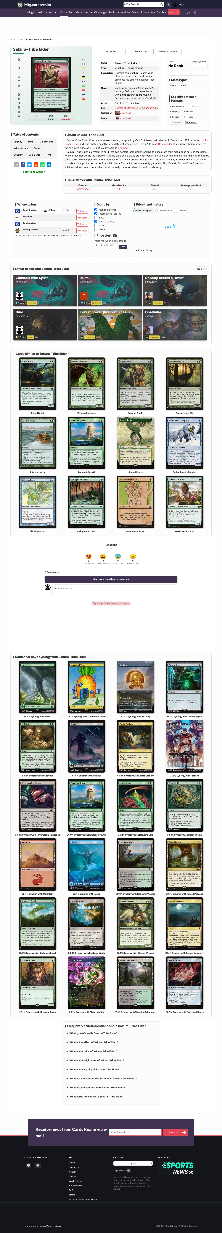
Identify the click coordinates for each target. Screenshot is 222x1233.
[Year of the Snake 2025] (18, 72)
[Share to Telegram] (49, 164)
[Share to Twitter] (29, 164)
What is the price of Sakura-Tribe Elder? (93, 1051)
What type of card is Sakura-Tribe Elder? (93, 1033)
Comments (34, 154)
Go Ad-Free (173, 12)
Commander (165, 143)
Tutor (183, 85)
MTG (12, 39)
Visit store (82, 211)
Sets (101, 217)
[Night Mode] (168, 4)
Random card (141, 51)
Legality (18, 141)
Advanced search (168, 51)
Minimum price (145, 210)
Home (72, 1162)
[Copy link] (16, 164)
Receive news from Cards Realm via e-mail (71, 1132)
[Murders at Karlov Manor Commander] (18, 99)
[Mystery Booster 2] (18, 81)
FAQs (71, 1190)
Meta (30, 141)
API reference (75, 1185)
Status (72, 1194)
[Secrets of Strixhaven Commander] (18, 59)
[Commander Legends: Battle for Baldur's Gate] (18, 107)
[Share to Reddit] (36, 164)
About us (73, 1171)
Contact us (74, 1167)
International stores (110, 213)
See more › (201, 269)
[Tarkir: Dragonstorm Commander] (18, 68)
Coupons (73, 1176)
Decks (37, 148)
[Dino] (21, 336)
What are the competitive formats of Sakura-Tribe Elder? (103, 1078)
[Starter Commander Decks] (18, 103)
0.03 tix (66, 119)
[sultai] (86, 302)
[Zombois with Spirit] (21, 302)
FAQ (49, 154)
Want (102, 225)
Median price (166, 210)
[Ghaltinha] (147, 336)
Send (123, 247)
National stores (107, 209)
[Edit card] (139, 63)
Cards (21, 39)
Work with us (75, 1181)
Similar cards (46, 141)
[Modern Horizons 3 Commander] (18, 94)
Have (102, 229)
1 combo (123, 147)
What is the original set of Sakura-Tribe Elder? (96, 1060)
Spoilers (113, 51)
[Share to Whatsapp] (42, 164)
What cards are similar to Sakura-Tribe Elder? (96, 1096)
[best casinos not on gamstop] (178, 1167)
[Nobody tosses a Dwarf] (149, 302)
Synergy (18, 154)
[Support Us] (28, 1165)
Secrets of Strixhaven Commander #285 (136, 107)
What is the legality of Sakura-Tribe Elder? (94, 1069)
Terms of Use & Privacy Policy (83, 1199)
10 (118, 188)
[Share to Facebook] (23, 164)
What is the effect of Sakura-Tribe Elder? (93, 1042)
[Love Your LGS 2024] (18, 90)
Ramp (173, 85)
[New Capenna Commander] (18, 112)
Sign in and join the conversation (111, 579)
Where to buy (21, 148)
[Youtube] (38, 1165)
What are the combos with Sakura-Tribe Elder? (97, 1087)
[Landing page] (20, 5)
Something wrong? (34, 172)
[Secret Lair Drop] (18, 64)
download (125, 112)
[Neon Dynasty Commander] (18, 116)
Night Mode (119, 1170)
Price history (145, 250)
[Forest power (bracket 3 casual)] (82, 336)
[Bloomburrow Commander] (18, 85)
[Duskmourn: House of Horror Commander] (18, 77)
